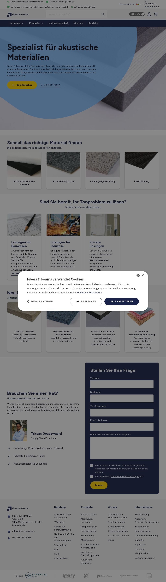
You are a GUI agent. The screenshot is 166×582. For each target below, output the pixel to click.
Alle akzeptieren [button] (122, 301)
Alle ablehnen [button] (86, 301)
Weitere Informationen (89, 292)
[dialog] (83, 291)
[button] (40, 301)
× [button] (142, 275)
